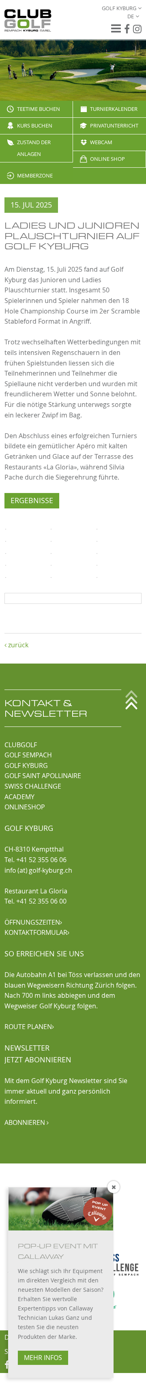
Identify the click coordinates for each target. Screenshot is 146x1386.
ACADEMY (19, 796)
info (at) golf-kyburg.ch (38, 870)
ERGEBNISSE (32, 500)
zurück (16, 644)
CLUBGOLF (20, 744)
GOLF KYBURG (26, 765)
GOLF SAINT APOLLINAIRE (42, 775)
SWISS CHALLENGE (32, 786)
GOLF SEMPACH (28, 754)
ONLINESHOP (24, 806)
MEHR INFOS (43, 1357)
